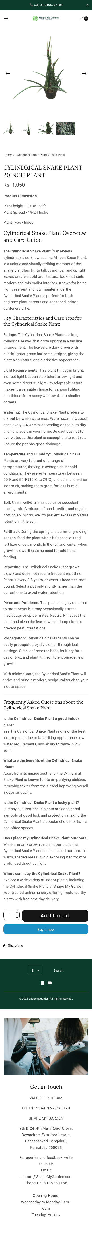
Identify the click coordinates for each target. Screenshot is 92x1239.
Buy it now (46, 929)
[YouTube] (50, 983)
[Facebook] (42, 983)
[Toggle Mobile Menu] (8, 19)
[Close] (87, 4)
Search (58, 970)
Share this (15, 946)
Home (7, 155)
